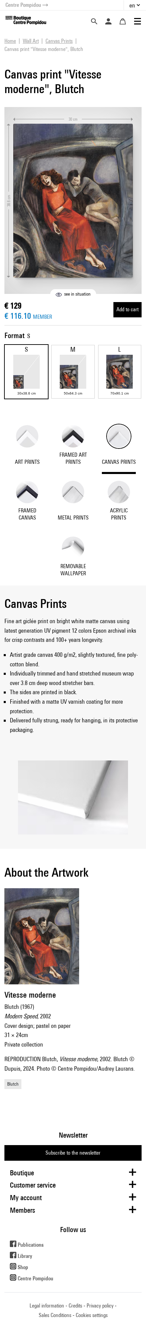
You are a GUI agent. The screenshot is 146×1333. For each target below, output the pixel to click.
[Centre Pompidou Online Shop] (25, 19)
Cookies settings (92, 1315)
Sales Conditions (55, 1315)
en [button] (132, 5)
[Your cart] (122, 21)
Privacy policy (100, 1305)
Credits (75, 1305)
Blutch (13, 1084)
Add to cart (127, 309)
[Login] (108, 21)
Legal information (47, 1305)
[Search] (94, 21)
